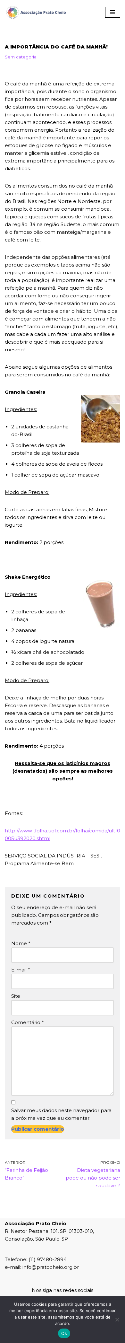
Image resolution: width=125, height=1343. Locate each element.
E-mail (20, 970)
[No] (117, 1319)
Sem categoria (21, 56)
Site (15, 996)
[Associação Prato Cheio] (36, 12)
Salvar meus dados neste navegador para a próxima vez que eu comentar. (61, 1114)
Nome (20, 943)
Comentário (27, 1022)
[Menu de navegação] (112, 12)
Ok (64, 1333)
